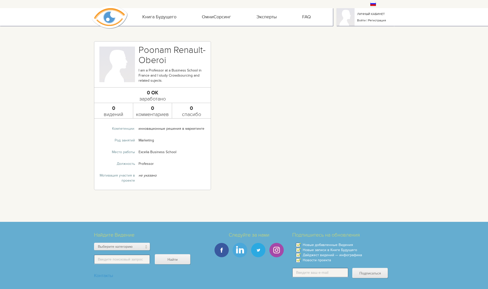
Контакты (103, 275)
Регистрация (377, 20)
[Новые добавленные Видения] (298, 245)
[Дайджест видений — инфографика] (298, 255)
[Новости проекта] (298, 260)
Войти (361, 20)
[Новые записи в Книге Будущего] (298, 250)
